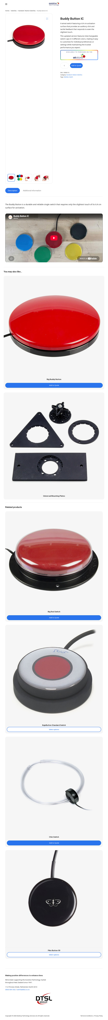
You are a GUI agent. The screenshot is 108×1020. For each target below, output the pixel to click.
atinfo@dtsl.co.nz (23, 989)
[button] (47, 18)
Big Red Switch (54, 612)
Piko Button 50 (54, 950)
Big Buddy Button (54, 379)
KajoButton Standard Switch (54, 725)
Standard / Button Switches (26, 11)
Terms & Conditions (86, 1016)
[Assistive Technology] (54, 4)
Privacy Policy (98, 1016)
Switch (71, 77)
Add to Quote (76, 65)
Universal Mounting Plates (54, 496)
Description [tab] (12, 190)
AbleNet (66, 77)
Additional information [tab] (32, 190)
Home (7, 11)
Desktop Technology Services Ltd (27, 1016)
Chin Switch (54, 837)
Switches (13, 11)
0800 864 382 (10, 989)
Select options (54, 729)
